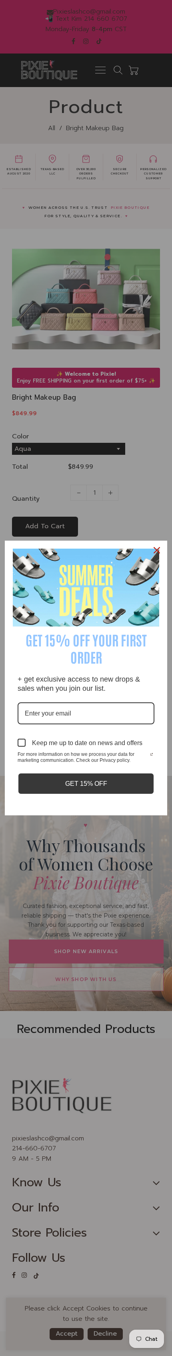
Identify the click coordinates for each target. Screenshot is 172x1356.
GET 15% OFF (86, 783)
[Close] (157, 550)
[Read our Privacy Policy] (151, 755)
